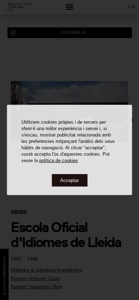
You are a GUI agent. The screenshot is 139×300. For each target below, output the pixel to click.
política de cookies (58, 160)
